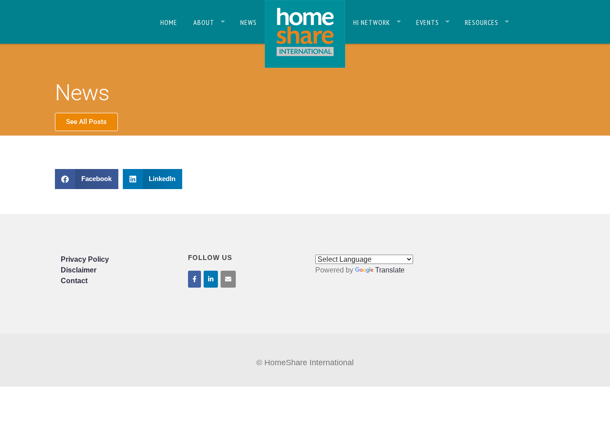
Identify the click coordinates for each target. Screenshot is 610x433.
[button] (86, 179)
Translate (390, 270)
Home (168, 22)
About (203, 22)
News (248, 22)
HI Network (371, 22)
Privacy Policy (85, 259)
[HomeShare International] (305, 33)
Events (427, 22)
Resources (481, 22)
